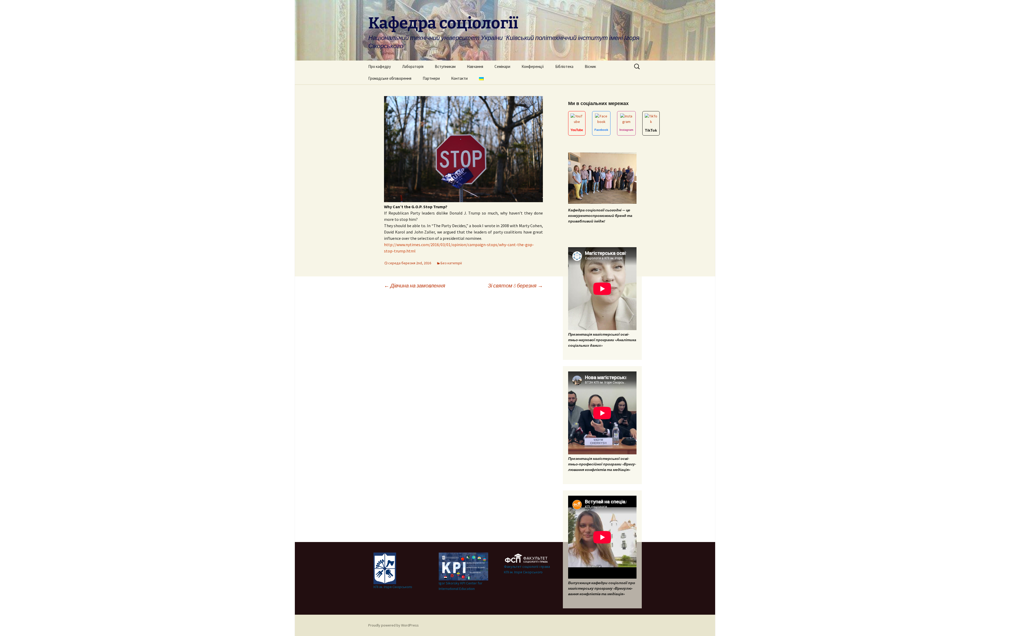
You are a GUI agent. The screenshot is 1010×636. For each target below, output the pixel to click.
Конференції (533, 66)
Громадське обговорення (389, 78)
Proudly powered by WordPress (393, 625)
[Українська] (481, 78)
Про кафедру (379, 66)
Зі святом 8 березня (515, 285)
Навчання (475, 66)
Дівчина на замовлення (414, 285)
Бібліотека (564, 66)
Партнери (431, 78)
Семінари (502, 66)
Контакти (459, 78)
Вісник (590, 66)
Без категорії (451, 263)
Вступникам (445, 66)
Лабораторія (412, 66)
